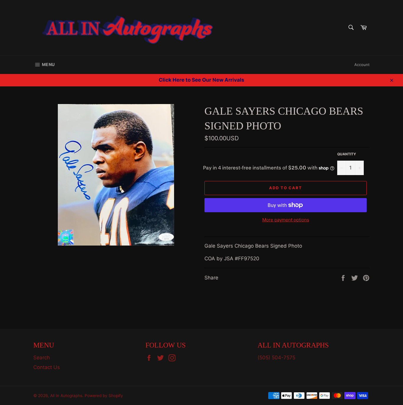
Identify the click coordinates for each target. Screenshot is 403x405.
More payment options (285, 220)
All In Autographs (66, 395)
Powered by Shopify (104, 395)
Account (362, 64)
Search (41, 357)
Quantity (346, 154)
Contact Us (46, 367)
